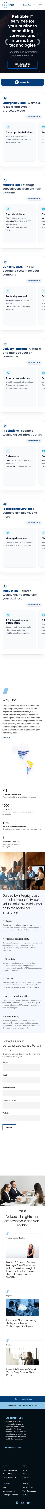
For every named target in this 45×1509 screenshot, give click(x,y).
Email (4, 1075)
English (21, 1238)
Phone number (8, 1087)
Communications (12, 1238)
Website (6, 1113)
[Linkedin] (16, 1502)
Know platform (22, 61)
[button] (40, 5)
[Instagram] (22, 1502)
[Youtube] (28, 1502)
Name (5, 1062)
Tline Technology (11, 1447)
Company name (9, 1100)
